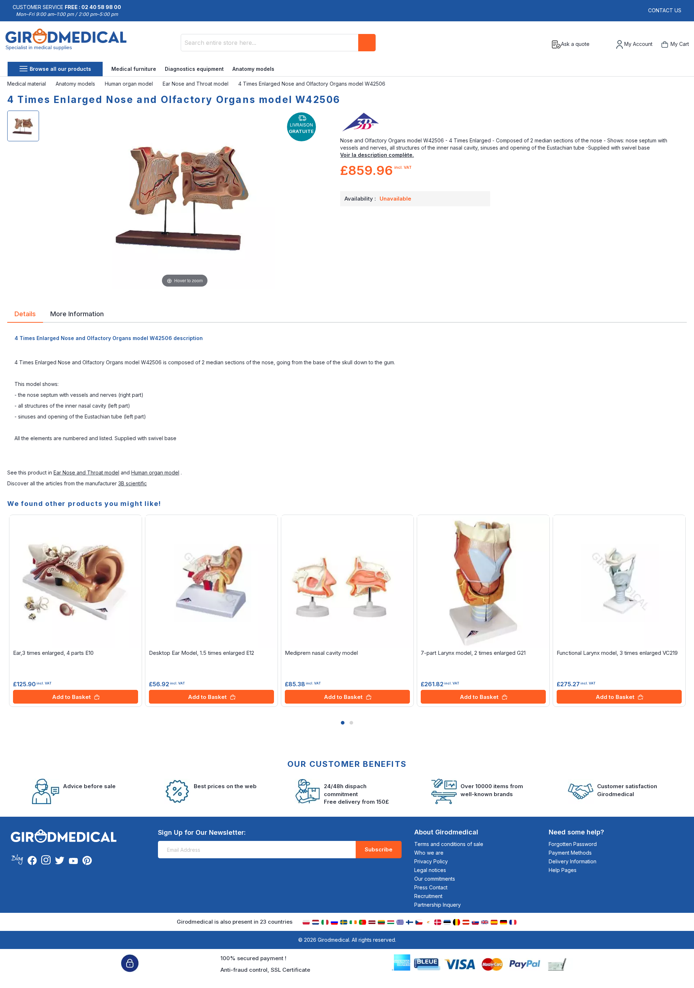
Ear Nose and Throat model (196, 84)
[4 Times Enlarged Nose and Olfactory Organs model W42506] (23, 126)
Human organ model (129, 84)
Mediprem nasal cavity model (321, 652)
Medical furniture (133, 69)
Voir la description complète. (377, 155)
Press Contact (430, 887)
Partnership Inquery (437, 905)
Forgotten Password (573, 844)
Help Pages (563, 870)
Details (25, 313)
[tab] (25, 315)
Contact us (664, 10)
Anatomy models (253, 69)
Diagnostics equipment (194, 69)
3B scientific (132, 483)
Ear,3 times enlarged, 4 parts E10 (53, 652)
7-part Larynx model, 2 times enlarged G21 (473, 652)
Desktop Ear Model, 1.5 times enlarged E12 (201, 652)
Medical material (27, 84)
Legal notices (430, 870)
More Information (77, 313)
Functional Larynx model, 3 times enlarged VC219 (617, 652)
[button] (342, 723)
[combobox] (278, 42)
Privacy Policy (431, 861)
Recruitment (428, 896)
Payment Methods (570, 853)
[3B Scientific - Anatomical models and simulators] (513, 122)
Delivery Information (572, 861)
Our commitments (434, 879)
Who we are (429, 853)
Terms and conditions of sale (448, 844)
